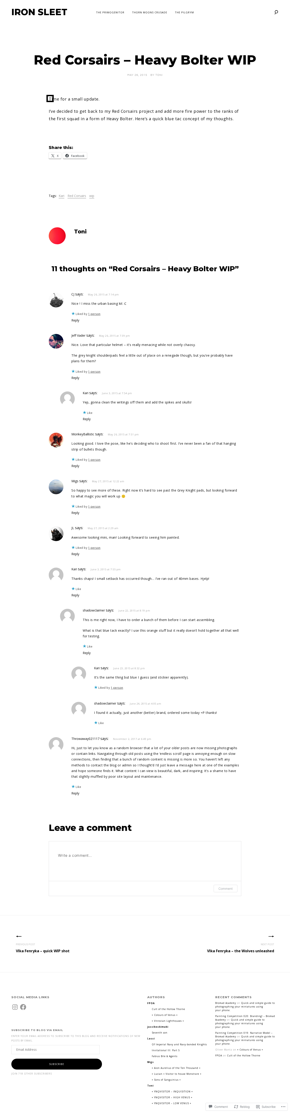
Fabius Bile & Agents (164, 1056)
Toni (159, 75)
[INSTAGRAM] (15, 1007)
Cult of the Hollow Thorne (168, 1009)
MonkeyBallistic (82, 434)
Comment (225, 888)
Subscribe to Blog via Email (37, 1030)
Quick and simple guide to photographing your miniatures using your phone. (245, 1006)
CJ (72, 294)
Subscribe (56, 1064)
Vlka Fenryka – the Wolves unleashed (240, 948)
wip (91, 196)
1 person (94, 314)
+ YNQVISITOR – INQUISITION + (172, 1091)
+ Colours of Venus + (165, 1015)
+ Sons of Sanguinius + (166, 1079)
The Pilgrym (184, 12)
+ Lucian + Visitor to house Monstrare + (176, 1073)
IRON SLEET (39, 12)
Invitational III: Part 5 (166, 1050)
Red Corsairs (77, 196)
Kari (61, 196)
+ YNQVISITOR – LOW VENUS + (171, 1103)
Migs (74, 481)
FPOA (218, 1055)
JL (72, 528)
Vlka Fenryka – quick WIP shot (43, 948)
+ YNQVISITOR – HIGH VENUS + (172, 1097)
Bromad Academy (225, 1003)
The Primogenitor (110, 12)
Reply (75, 320)
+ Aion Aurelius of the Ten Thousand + (176, 1068)
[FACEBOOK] (23, 1007)
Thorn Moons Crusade (149, 12)
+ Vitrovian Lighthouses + (168, 1020)
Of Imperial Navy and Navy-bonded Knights (179, 1044)
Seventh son (159, 1032)
